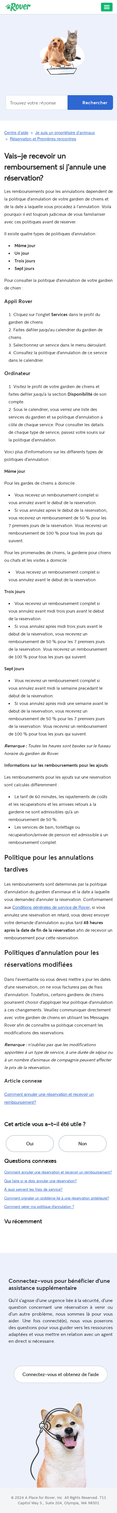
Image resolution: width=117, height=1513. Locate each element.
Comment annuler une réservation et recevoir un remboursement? (58, 1172)
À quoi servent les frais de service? (33, 1189)
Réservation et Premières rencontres (43, 138)
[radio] (30, 1143)
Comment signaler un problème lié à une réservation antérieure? (56, 1198)
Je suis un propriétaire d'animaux (65, 132)
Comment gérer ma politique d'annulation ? (39, 1206)
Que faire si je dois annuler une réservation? (40, 1180)
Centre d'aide (16, 132)
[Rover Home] (18, 7)
